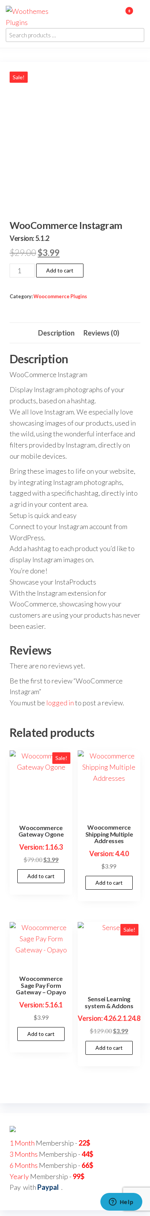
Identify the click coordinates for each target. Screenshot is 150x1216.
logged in (60, 702)
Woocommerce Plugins (60, 296)
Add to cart (59, 270)
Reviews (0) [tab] (101, 333)
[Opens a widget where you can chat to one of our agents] (121, 1202)
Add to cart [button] (41, 876)
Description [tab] (56, 333)
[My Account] (118, 16)
